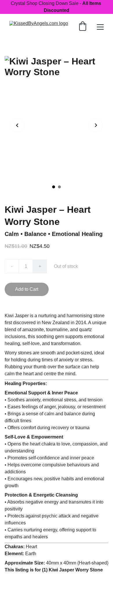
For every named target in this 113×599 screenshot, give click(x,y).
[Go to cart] (83, 27)
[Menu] (100, 27)
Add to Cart (26, 289)
